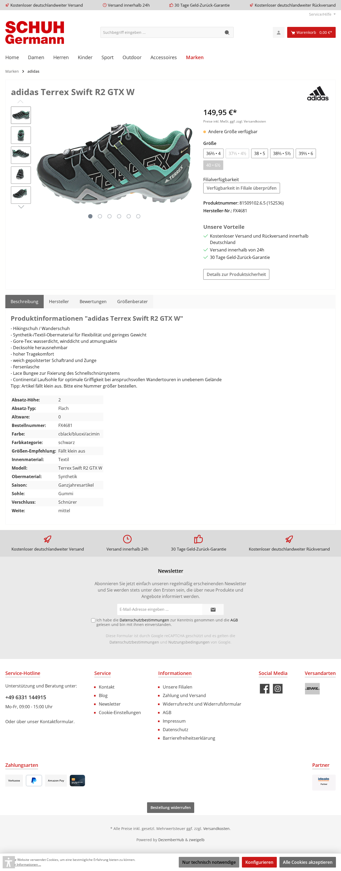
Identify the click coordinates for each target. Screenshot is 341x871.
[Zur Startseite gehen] (34, 32)
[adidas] (318, 93)
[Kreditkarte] (77, 781)
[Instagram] (278, 689)
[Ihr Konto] (279, 32)
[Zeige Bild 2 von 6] (100, 216)
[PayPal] (34, 781)
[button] (9, 862)
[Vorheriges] (40, 163)
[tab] (24, 301)
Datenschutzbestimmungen (134, 642)
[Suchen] (227, 32)
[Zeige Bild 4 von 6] (119, 216)
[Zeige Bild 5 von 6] (129, 216)
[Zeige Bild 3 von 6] (109, 216)
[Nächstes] (189, 163)
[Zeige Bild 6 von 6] (138, 216)
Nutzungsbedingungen (189, 642)
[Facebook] (265, 689)
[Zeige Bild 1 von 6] (90, 216)
